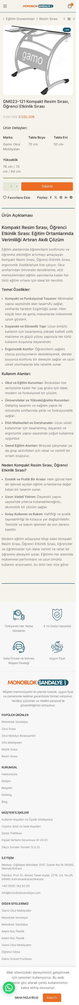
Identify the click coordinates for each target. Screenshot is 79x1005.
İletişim (6, 781)
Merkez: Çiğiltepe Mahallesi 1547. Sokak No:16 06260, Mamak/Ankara (38, 866)
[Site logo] (38, 6)
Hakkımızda (9, 774)
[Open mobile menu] (5, 6)
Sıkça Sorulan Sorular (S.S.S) (21, 847)
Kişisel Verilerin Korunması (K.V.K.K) (25, 840)
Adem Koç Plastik (13, 931)
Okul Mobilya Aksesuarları (19, 735)
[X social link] (55, 197)
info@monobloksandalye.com (21, 892)
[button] (9, 988)
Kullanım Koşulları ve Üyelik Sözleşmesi (27, 819)
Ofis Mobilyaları (12, 742)
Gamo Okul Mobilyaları (16, 910)
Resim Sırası (48, 19)
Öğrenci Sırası (11, 951)
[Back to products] (69, 19)
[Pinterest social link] (61, 197)
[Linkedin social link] (66, 197)
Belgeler (7, 787)
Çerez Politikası (12, 833)
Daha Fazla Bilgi (27, 997)
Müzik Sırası (9, 749)
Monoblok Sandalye (15, 721)
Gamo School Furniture (17, 958)
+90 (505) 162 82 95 (16, 886)
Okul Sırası (9, 728)
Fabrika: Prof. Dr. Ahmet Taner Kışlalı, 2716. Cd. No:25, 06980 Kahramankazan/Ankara (38, 877)
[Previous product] (64, 19)
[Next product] (74, 19)
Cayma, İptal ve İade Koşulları (21, 826)
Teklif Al (47, 186)
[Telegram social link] (71, 197)
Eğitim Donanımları (20, 19)
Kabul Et (52, 997)
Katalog (7, 794)
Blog (4, 801)
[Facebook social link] (50, 197)
